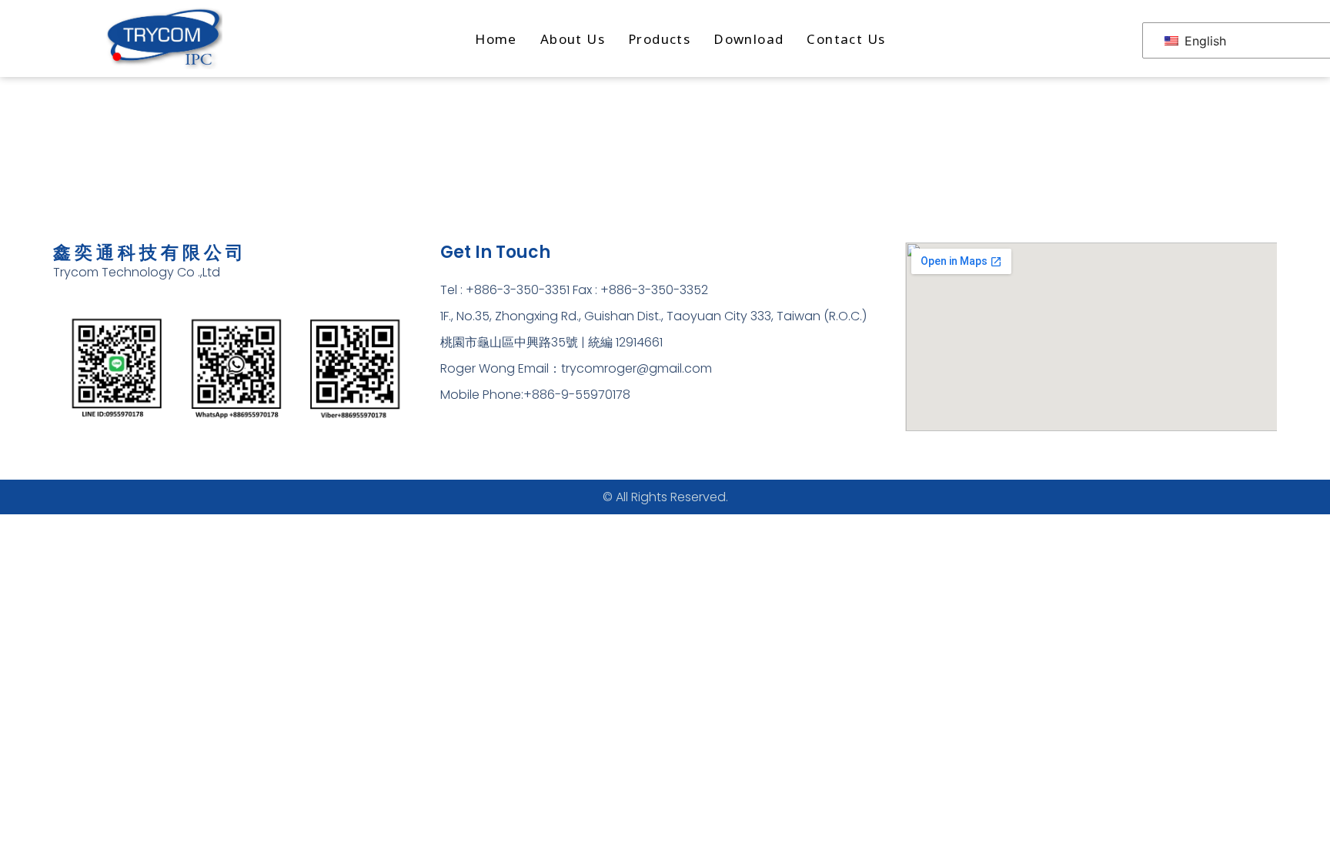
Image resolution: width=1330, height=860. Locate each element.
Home (496, 39)
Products (659, 39)
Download (748, 39)
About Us (572, 39)
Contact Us (846, 39)
